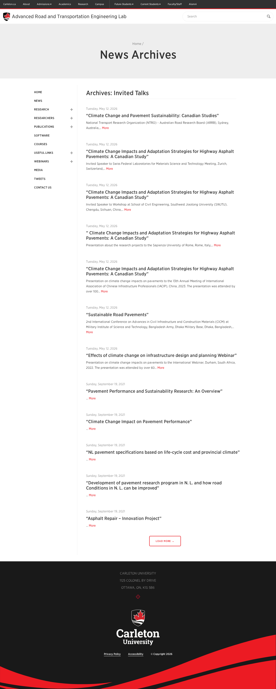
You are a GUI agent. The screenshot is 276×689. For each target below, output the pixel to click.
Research (83, 4)
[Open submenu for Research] (71, 109)
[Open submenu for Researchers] (71, 118)
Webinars (41, 161)
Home (136, 44)
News (38, 100)
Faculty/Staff (175, 4)
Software (42, 135)
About (26, 4)
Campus (99, 4)
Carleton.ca (9, 4)
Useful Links (43, 152)
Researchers (44, 118)
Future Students (123, 4)
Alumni (193, 4)
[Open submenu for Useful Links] (71, 153)
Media (38, 170)
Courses (40, 144)
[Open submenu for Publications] (71, 127)
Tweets (39, 178)
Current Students (150, 4)
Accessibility (135, 654)
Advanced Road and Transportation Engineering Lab (69, 16)
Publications (44, 126)
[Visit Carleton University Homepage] (138, 628)
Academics (65, 4)
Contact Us (43, 187)
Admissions (43, 4)
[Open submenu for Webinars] (71, 161)
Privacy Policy (112, 654)
